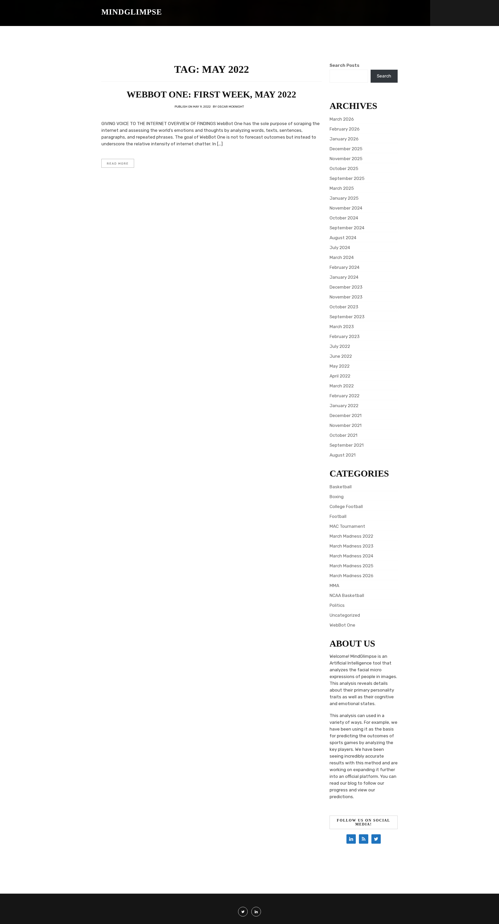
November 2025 (346, 158)
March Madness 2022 (351, 536)
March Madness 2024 (351, 555)
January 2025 (344, 198)
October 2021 (343, 435)
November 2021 (346, 425)
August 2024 (343, 237)
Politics (337, 605)
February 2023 (344, 336)
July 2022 (340, 346)
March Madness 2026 (351, 575)
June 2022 (341, 356)
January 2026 (344, 138)
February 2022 (344, 395)
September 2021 (347, 445)
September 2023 (347, 316)
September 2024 (347, 227)
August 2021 (343, 455)
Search (384, 76)
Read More (118, 163)
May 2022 (340, 366)
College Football (346, 506)
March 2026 (342, 119)
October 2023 (344, 306)
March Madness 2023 (351, 546)
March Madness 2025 (351, 565)
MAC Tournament (347, 526)
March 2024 (342, 257)
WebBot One (342, 625)
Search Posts (344, 65)
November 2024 (346, 208)
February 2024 (344, 267)
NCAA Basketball (347, 595)
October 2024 (344, 217)
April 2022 (340, 376)
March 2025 (342, 188)
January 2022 (344, 405)
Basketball (341, 486)
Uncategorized (345, 615)
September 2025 (347, 178)
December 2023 (346, 287)
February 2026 (344, 129)
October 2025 (344, 168)
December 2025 (346, 148)
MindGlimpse (131, 12)
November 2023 (346, 297)
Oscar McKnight (231, 106)
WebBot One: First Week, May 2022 (211, 94)
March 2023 (342, 326)
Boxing (337, 496)
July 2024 (340, 247)
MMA (334, 585)
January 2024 (344, 277)
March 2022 (342, 385)
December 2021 (346, 415)
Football (338, 516)
